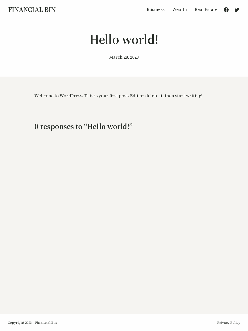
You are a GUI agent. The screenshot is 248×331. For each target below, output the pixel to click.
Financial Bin (32, 9)
